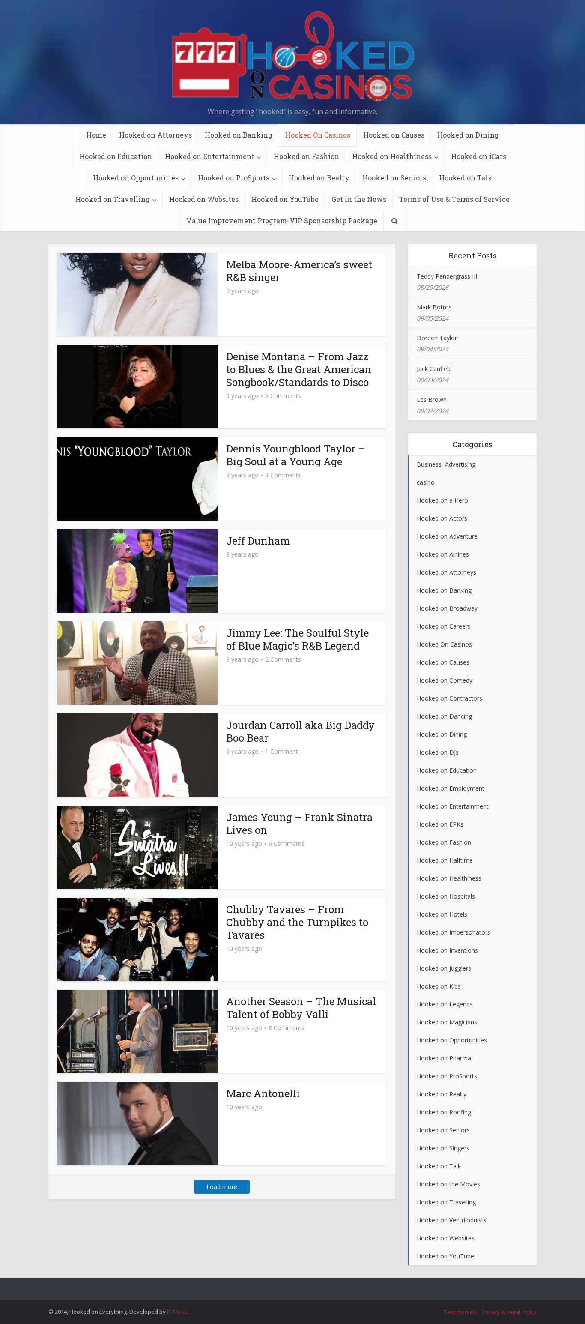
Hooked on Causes (393, 134)
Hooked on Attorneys (155, 134)
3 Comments (283, 475)
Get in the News (358, 199)
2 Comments (283, 659)
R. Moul (176, 1311)
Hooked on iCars (478, 156)
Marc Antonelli (263, 1093)
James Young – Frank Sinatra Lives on (299, 823)
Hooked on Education (115, 156)
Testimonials (460, 1312)
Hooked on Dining (468, 134)
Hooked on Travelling (112, 199)
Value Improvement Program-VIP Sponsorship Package (281, 220)
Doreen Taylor (437, 338)
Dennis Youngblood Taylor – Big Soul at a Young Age (295, 455)
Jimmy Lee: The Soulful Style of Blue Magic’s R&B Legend (297, 639)
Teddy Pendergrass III (447, 276)
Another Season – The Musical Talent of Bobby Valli (301, 1007)
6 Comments (283, 396)
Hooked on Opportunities (136, 177)
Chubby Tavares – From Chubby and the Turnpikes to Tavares (297, 922)
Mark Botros (434, 307)
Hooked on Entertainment (209, 156)
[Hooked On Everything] (292, 55)
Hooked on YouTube (285, 199)
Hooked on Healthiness (392, 156)
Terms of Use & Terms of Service (454, 199)
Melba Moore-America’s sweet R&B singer (299, 271)
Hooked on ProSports (233, 177)
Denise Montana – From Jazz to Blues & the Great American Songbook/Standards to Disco (298, 369)
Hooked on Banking (238, 134)
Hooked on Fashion (306, 156)
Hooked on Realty (319, 177)
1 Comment (281, 751)
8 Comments (286, 1028)
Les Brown (432, 399)
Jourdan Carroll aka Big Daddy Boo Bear (300, 731)
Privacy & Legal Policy (509, 1312)
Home (96, 134)
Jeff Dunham (258, 541)
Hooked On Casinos (317, 134)
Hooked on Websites (204, 199)
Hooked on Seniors (394, 177)
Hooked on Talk (465, 177)
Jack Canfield (434, 369)
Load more (221, 1187)
